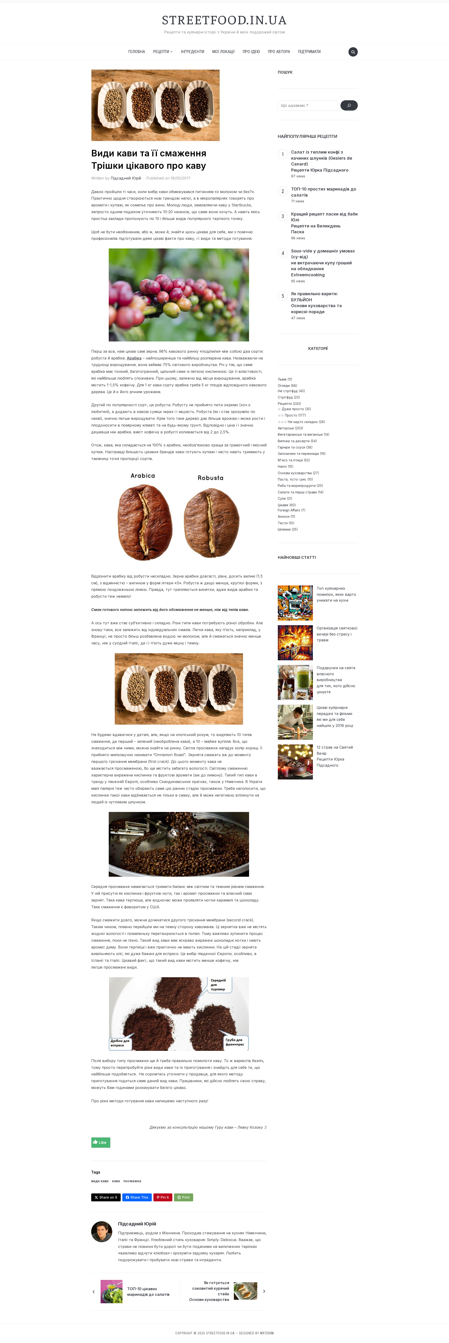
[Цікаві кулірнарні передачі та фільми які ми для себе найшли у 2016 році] (295, 722)
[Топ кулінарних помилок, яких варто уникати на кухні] (295, 603)
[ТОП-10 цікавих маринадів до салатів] (111, 1291)
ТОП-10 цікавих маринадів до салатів (148, 1291)
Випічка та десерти (294, 441)
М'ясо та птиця (290, 460)
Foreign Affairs (289, 510)
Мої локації (223, 51)
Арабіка (134, 358)
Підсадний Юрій (126, 178)
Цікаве (283, 505)
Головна (136, 51)
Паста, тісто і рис (292, 479)
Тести (283, 523)
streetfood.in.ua (224, 19)
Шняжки (284, 529)
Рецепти (285, 404)
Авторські (286, 428)
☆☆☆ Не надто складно (298, 422)
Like (102, 1142)
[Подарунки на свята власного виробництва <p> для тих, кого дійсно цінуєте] (295, 682)
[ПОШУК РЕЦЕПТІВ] (349, 105)
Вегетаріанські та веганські (300, 434)
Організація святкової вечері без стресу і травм (337, 634)
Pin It (165, 1197)
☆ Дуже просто (291, 409)
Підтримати (309, 51)
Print (186, 1197)
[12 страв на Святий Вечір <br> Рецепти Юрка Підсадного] (295, 761)
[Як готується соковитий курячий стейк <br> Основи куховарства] (245, 1290)
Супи (282, 498)
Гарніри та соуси (291, 447)
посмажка (132, 1181)
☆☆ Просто (287, 415)
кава (116, 1181)
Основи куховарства (295, 473)
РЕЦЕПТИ (161, 51)
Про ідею (251, 51)
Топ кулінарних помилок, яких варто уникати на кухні (336, 594)
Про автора (279, 51)
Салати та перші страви (297, 492)
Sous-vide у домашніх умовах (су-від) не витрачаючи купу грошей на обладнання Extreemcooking (323, 262)
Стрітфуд (285, 397)
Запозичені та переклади (298, 454)
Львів (282, 379)
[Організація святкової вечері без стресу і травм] (295, 642)
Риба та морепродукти (297, 486)
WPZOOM (267, 1333)
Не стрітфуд (288, 391)
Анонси (284, 516)
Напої (282, 466)
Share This (139, 1197)
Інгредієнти (192, 51)
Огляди (284, 386)
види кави (100, 1181)
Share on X (108, 1197)
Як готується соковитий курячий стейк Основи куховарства (209, 1291)
